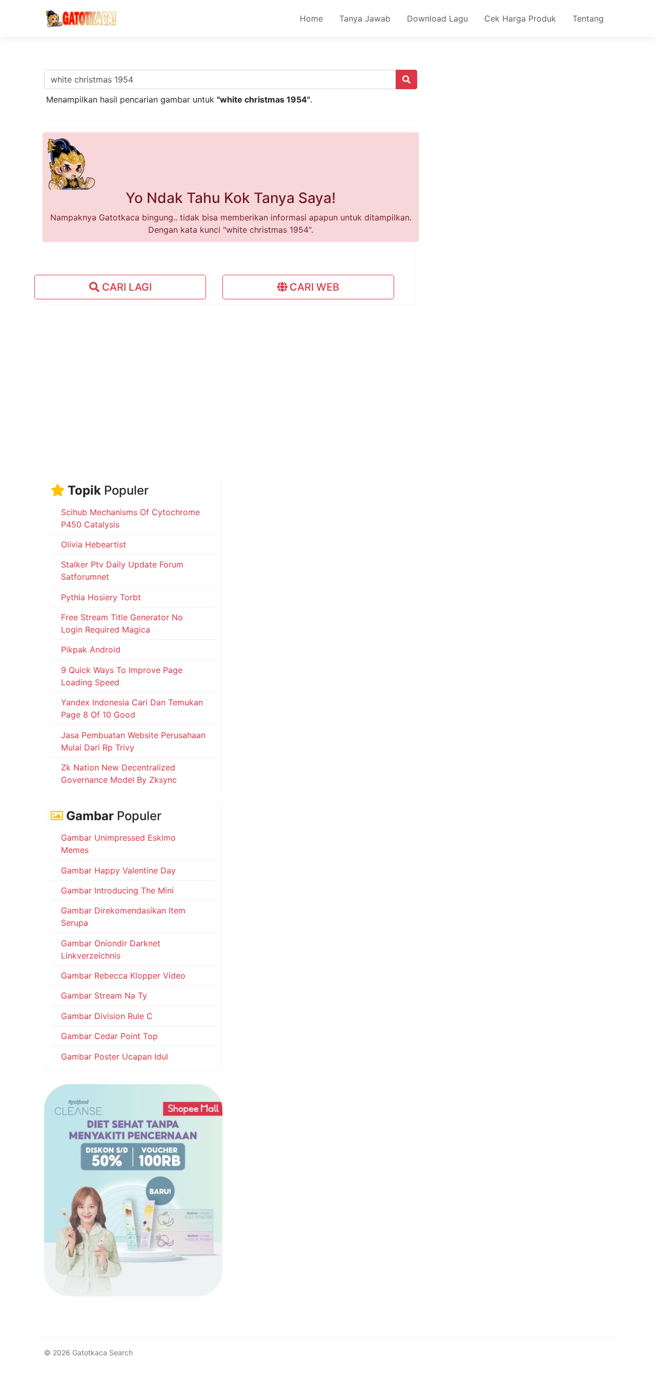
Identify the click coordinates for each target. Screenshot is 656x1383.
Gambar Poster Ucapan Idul (114, 1056)
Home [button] (311, 18)
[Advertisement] (328, 384)
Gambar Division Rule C (107, 1016)
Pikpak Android (90, 649)
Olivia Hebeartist (93, 544)
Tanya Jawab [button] (365, 18)
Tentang (588, 18)
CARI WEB (313, 287)
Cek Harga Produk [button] (520, 18)
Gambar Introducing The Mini (117, 890)
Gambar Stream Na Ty (104, 995)
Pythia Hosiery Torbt (101, 597)
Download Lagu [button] (437, 18)
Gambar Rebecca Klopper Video (123, 975)
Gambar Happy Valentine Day (118, 870)
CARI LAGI (125, 287)
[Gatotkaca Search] (81, 18)
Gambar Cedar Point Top (109, 1036)
